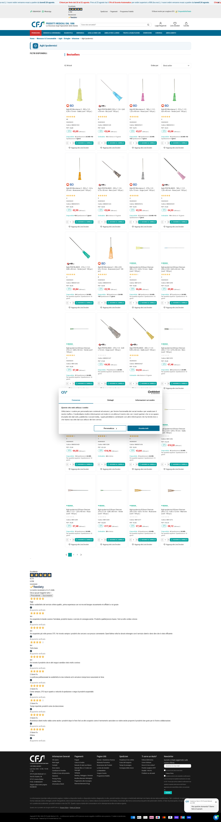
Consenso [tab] (76, 400)
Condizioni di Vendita (59, 770)
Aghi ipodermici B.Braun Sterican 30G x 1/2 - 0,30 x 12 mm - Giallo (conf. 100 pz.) (141, 269)
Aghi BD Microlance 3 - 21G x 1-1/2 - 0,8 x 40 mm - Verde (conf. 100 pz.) (174, 110)
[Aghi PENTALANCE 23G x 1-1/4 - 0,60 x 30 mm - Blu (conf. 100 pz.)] (111, 90)
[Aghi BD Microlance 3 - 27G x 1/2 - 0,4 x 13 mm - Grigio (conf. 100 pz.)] (143, 169)
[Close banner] (218, 2)
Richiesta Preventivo (103, 762)
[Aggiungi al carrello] (84, 143)
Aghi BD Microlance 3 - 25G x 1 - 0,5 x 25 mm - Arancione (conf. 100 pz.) (79, 189)
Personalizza (109, 428)
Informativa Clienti (58, 784)
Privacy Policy (56, 778)
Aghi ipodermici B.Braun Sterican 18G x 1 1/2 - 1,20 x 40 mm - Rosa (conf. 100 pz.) (78, 512)
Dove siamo (56, 768)
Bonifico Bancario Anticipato (83, 778)
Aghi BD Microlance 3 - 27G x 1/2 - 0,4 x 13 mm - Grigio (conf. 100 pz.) (142, 189)
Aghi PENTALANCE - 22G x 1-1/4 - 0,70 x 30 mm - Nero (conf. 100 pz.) (110, 189)
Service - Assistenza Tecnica (106, 760)
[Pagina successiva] (81, 555)
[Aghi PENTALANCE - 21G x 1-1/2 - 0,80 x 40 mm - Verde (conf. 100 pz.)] (80, 248)
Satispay (77, 773)
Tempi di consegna (125, 765)
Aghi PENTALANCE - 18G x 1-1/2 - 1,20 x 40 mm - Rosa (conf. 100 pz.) (174, 189)
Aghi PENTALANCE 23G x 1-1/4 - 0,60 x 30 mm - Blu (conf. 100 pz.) (111, 110)
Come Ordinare (146, 762)
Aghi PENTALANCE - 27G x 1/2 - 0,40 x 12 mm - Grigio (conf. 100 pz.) (111, 349)
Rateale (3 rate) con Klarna (83, 765)
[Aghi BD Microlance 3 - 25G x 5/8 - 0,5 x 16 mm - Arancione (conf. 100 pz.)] (111, 248)
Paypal (77, 760)
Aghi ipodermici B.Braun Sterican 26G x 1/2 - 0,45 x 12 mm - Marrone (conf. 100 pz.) (174, 512)
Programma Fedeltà (126, 11)
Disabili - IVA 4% (147, 770)
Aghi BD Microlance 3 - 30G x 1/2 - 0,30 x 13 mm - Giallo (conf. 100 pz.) (79, 110)
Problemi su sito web (148, 773)
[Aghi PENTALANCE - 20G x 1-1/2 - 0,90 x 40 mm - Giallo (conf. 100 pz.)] (143, 329)
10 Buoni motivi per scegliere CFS (163, 11)
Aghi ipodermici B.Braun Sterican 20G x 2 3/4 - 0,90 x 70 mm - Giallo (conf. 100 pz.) (173, 431)
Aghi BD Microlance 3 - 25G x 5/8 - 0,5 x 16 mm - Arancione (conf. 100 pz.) (110, 269)
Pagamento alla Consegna (83, 781)
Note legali (55, 762)
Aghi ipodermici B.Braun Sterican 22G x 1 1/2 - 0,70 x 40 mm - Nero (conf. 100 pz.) (173, 350)
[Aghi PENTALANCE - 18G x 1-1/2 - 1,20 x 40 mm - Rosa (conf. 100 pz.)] (175, 169)
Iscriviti (168, 792)
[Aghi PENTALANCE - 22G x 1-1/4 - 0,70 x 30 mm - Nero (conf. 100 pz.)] (111, 169)
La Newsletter (101, 770)
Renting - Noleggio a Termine (84, 775)
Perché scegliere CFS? (149, 768)
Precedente (35, 596)
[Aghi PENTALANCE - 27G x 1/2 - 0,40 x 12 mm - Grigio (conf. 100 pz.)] (111, 329)
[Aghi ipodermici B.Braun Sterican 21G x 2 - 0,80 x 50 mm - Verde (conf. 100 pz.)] (80, 329)
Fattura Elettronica (147, 760)
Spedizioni (104, 11)
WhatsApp (47, 11)
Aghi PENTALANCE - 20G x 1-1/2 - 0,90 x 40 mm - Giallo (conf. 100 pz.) (142, 349)
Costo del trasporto (125, 762)
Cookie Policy (56, 781)
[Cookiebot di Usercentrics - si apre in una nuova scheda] (150, 392)
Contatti (54, 765)
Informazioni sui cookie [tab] (144, 400)
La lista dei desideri (103, 768)
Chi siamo (55, 760)
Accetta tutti (143, 428)
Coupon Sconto (102, 773)
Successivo (47, 596)
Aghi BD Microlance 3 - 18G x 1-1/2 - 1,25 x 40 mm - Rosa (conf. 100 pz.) (143, 110)
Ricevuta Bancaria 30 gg (82, 783)
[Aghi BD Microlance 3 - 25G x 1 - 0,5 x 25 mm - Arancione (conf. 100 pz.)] (80, 169)
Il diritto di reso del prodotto (61, 773)
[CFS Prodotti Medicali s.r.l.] (55, 24)
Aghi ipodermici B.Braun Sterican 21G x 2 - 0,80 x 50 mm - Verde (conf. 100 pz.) (79, 350)
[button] (186, 24)
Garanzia (55, 776)
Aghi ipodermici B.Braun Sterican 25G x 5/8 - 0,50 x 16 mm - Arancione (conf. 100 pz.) (143, 512)
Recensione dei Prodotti (104, 765)
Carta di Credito (79, 762)
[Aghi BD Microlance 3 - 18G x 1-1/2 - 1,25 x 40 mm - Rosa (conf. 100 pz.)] (143, 90)
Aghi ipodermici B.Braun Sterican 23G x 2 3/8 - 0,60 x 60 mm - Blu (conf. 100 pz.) (173, 269)
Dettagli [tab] (110, 400)
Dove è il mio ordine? (148, 765)
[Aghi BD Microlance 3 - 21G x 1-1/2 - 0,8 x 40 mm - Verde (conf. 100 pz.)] (175, 90)
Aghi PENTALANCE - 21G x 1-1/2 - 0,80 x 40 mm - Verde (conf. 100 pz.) (79, 268)
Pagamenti (114, 11)
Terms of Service (75, 807)
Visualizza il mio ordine (126, 760)
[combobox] (115, 25)
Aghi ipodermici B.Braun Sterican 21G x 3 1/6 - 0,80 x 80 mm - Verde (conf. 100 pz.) (110, 512)
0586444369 (36, 11)
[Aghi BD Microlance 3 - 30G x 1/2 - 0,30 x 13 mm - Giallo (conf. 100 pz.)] (80, 90)
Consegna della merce (126, 768)
